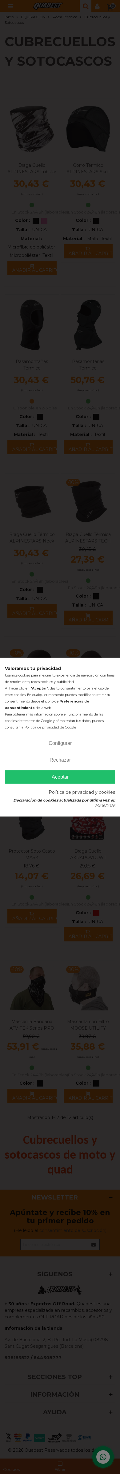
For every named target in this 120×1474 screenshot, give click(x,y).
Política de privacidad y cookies (82, 792)
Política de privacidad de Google (50, 727)
